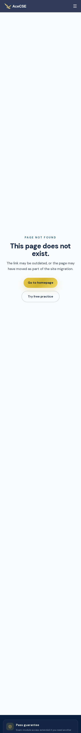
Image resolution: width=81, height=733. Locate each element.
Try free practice (40, 296)
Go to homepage (40, 283)
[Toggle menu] (75, 6)
